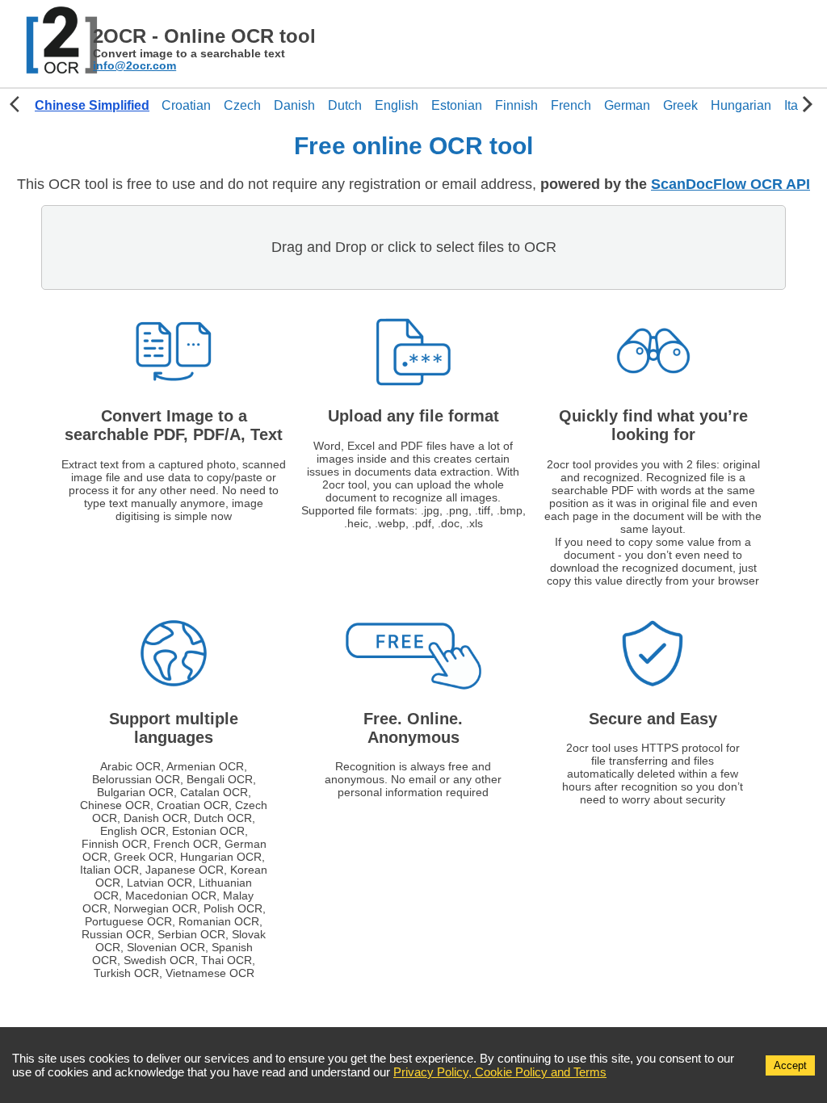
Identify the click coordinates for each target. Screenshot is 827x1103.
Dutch (345, 105)
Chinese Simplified (92, 105)
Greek (680, 105)
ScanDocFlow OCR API (730, 184)
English (396, 105)
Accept (790, 1065)
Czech (242, 105)
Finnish (516, 105)
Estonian (456, 105)
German (627, 105)
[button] (92, 106)
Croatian (186, 105)
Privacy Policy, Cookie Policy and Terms (500, 1072)
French (571, 105)
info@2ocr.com (134, 66)
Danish (294, 105)
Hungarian (741, 105)
